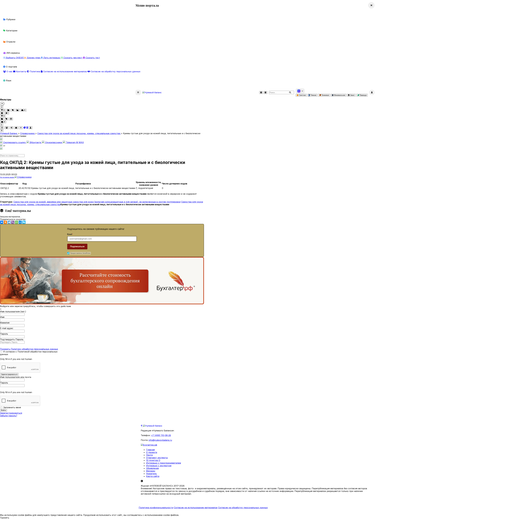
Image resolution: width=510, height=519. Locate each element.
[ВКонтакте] (1, 222)
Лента (149, 455)
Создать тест (92, 57)
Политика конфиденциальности (156, 507)
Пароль (4, 333)
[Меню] (138, 92)
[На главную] (152, 92)
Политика (35, 71)
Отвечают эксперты (157, 457)
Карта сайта (152, 476)
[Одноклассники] (5, 222)
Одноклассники (53, 142)
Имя (2, 317)
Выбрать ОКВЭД (14, 57)
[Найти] (290, 92)
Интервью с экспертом (158, 465)
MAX (80, 142)
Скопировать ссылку (14, 142)
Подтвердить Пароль (11, 339)
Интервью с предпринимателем (163, 463)
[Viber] (12, 222)
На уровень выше (7, 177)
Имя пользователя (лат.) (13, 311)
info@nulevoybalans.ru (160, 440)
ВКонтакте (35, 142)
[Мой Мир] (20, 222)
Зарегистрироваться (11, 413)
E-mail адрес (6, 328)
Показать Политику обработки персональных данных (29, 349)
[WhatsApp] (16, 222)
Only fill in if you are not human (16, 359)
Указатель (151, 473)
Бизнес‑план (33, 57)
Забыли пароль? (8, 415)
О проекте (151, 452)
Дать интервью (52, 57)
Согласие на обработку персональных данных (115, 71)
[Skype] (24, 222)
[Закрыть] (2, 103)
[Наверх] (142, 425)
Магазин (150, 471)
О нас (9, 71)
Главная (150, 449)
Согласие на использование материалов (64, 71)
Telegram (70, 142)
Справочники (24, 177)
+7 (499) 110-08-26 (161, 435)
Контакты (21, 71)
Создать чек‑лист (73, 57)
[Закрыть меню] (371, 5)
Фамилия (4, 322)
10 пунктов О (153, 460)
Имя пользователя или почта (15, 377)
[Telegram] (9, 222)
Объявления (152, 468)
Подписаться (77, 246)
